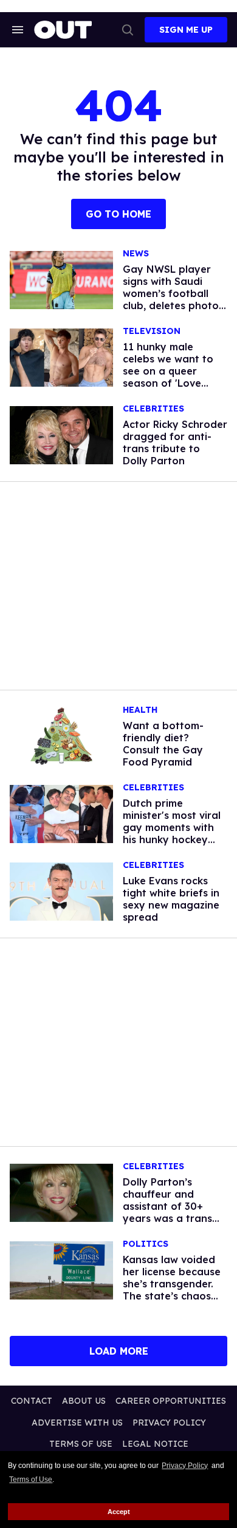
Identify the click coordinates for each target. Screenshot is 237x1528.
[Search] (127, 29)
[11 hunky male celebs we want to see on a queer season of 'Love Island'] (61, 357)
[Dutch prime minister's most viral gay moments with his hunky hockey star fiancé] (61, 813)
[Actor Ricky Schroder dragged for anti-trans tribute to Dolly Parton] (61, 435)
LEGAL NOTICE (155, 1443)
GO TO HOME (118, 214)
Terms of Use (30, 1479)
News (136, 254)
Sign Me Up (186, 29)
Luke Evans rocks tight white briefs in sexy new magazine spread (171, 899)
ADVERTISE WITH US (77, 1422)
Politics (145, 1244)
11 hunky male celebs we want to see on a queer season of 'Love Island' (168, 371)
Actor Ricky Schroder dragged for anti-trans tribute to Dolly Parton (175, 442)
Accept (119, 1511)
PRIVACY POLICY (169, 1422)
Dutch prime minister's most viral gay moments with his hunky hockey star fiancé (172, 827)
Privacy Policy (185, 1465)
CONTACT (31, 1400)
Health (140, 710)
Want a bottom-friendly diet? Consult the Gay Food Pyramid (163, 743)
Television (151, 331)
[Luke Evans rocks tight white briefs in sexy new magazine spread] (61, 891)
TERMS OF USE (80, 1443)
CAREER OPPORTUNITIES (170, 1400)
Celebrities (153, 409)
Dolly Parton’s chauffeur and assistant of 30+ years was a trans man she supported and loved (171, 1212)
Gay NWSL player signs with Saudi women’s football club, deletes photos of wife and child (173, 293)
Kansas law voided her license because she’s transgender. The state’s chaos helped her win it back (172, 1289)
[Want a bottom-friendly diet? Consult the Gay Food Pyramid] (61, 736)
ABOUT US (84, 1400)
